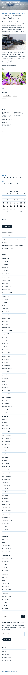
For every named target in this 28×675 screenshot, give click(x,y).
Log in (4, 651)
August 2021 (5, 447)
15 (17, 203)
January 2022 (6, 432)
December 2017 (6, 586)
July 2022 (5, 413)
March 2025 (5, 312)
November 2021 (6, 438)
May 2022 (5, 419)
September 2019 (7, 520)
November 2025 (6, 286)
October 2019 (6, 517)
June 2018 (5, 567)
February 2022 (6, 428)
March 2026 (5, 274)
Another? (5, 242)
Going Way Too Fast (7, 248)
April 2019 (5, 536)
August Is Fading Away (8, 236)
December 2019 (6, 511)
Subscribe (7, 639)
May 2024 (5, 343)
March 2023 (5, 387)
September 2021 (7, 444)
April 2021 (5, 460)
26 (7, 208)
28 (14, 208)
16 (21, 203)
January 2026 (6, 280)
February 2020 (6, 504)
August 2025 (6, 296)
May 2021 (5, 457)
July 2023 (5, 375)
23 (21, 206)
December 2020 (6, 473)
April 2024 (5, 346)
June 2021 (5, 454)
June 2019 (5, 530)
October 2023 (6, 365)
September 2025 (7, 293)
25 (4, 208)
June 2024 (5, 340)
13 (10, 203)
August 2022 (5, 410)
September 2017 (7, 596)
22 (17, 206)
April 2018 (5, 574)
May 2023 (5, 381)
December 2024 (6, 321)
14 (14, 203)
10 (24, 200)
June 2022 (5, 416)
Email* (4, 219)
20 (11, 206)
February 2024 (6, 353)
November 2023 (6, 362)
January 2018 (6, 583)
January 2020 (6, 507)
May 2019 (5, 533)
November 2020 (6, 476)
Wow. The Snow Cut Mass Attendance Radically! (7, 121)
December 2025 (6, 283)
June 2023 (5, 378)
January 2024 (6, 356)
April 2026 (5, 271)
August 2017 (5, 599)
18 (4, 206)
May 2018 (5, 571)
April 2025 (5, 308)
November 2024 (6, 324)
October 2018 (6, 555)
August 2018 (5, 561)
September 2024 (7, 331)
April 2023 (5, 384)
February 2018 (6, 580)
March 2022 (5, 425)
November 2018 (6, 552)
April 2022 (5, 422)
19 (7, 206)
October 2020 (6, 479)
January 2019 (6, 545)
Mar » (21, 211)
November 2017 (6, 590)
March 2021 (5, 463)
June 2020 (5, 492)
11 (3, 203)
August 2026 (6, 258)
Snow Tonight (17, 112)
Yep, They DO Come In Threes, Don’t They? (14, 239)
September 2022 (7, 406)
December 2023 (6, 359)
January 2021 (5, 470)
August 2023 (6, 372)
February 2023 (6, 391)
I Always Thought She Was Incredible (12, 245)
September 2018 (7, 558)
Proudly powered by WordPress (10, 671)
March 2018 (5, 577)
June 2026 (5, 264)
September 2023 (7, 368)
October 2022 (6, 403)
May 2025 (5, 305)
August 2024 (6, 334)
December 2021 (6, 435)
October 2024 (6, 327)
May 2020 (5, 495)
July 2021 (4, 451)
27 (11, 208)
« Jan (7, 211)
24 (24, 206)
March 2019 (5, 539)
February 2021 (6, 466)
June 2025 (5, 302)
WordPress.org (6, 660)
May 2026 (5, 267)
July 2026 (5, 261)
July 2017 (4, 602)
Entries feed (5, 654)
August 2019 (5, 523)
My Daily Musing (12, 2)
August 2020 (6, 485)
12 (7, 203)
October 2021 (6, 441)
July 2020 (5, 488)
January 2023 (6, 394)
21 (14, 206)
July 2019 (4, 526)
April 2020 (5, 498)
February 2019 (6, 542)
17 (24, 203)
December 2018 (6, 549)
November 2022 (6, 400)
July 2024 (5, 337)
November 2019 (6, 514)
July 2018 (4, 564)
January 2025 (6, 318)
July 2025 (5, 299)
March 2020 (5, 501)
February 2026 (6, 277)
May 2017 (5, 609)
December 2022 (6, 397)
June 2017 (5, 605)
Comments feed (6, 657)
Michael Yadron (20, 13)
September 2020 (7, 482)
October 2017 (6, 593)
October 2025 (6, 289)
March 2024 (5, 349)
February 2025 (6, 315)
